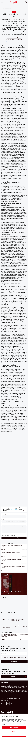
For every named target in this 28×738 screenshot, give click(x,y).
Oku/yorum (5, 574)
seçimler (19, 39)
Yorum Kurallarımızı (14, 509)
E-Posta (2, 519)
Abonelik (13, 676)
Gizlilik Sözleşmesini (8, 657)
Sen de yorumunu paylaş (13, 538)
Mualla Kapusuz (22, 38)
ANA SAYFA (5, 7)
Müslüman (12, 7)
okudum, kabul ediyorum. (15, 657)
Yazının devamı (4, 695)
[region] (14, 726)
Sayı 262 (14, 39)
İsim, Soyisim (3, 514)
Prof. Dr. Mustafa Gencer (7, 594)
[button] (2, 2)
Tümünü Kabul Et (14, 727)
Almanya (9, 39)
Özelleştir (14, 731)
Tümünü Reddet (14, 735)
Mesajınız (3, 523)
